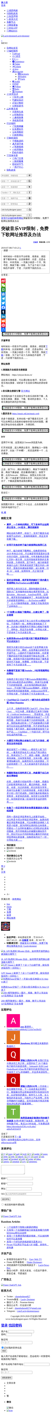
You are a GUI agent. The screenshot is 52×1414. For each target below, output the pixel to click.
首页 (3, 218)
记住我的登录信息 (13, 1348)
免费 (9, 912)
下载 (9, 909)
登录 (3, 5)
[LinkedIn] (25, 316)
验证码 (4, 1339)
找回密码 (15, 1325)
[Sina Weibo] (25, 281)
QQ (2, 1194)
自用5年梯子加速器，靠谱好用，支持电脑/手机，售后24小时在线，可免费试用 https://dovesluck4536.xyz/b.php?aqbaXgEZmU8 (28, 1123)
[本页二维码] (10, 1410)
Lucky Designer (28, 1299)
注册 (5, 2)
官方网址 (25, 391)
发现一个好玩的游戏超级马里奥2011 (24, 1241)
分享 (3, 872)
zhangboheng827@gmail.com (28, 1308)
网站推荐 (11, 918)
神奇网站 (18, 218)
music (9, 906)
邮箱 (4, 1183)
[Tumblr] (25, 312)
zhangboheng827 (22, 1296)
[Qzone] (25, 294)
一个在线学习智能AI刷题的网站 (22, 1227)
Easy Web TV (35, 1259)
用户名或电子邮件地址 (12, 1364)
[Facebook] (25, 307)
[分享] (25, 329)
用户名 (4, 1331)
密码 (3, 1334)
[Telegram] (25, 298)
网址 (3, 1188)
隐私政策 (11, 170)
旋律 (9, 915)
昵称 (4, 1178)
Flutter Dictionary (34, 1262)
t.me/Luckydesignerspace (28, 1311)
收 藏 (3, 512)
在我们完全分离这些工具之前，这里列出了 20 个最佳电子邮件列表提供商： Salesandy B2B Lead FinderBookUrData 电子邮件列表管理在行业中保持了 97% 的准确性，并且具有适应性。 (28, 1066)
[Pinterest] (25, 325)
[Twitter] (25, 303)
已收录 (35, 242)
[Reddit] (25, 321)
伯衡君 (25, 940)
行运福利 (10, 218)
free (8, 904)
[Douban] (25, 289)
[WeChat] (25, 285)
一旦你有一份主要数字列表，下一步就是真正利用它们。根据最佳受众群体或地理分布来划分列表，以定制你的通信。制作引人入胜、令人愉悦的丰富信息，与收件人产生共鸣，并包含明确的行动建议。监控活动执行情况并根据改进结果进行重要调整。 (28, 1095)
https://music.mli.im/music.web (25, 413)
